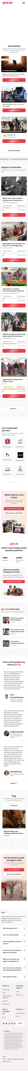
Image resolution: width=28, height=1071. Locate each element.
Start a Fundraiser (14, 870)
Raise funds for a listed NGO (14, 513)
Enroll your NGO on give (14, 508)
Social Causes (20, 1013)
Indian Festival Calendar (7, 997)
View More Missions (14, 150)
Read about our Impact (14, 581)
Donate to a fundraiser (14, 874)
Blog (3, 993)
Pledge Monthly (14, 80)
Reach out (19, 995)
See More (13, 409)
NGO (3, 1017)
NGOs (18, 1016)
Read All (13, 783)
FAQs (17, 992)
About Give (5, 989)
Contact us (6, 1004)
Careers (5, 1001)
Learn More (14, 805)
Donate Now (14, 215)
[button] (9, 481)
